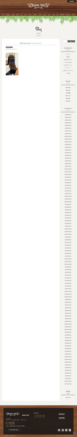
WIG (21, 14)
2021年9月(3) (68, 267)
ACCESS (68, 14)
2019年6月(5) (68, 340)
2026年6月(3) (68, 120)
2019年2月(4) (68, 351)
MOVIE (40, 14)
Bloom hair (14, 49)
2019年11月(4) (68, 326)
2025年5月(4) (68, 155)
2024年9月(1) (68, 177)
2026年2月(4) (68, 131)
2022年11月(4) (68, 231)
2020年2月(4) (68, 318)
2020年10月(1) (68, 296)
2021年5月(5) (68, 277)
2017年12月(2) (68, 381)
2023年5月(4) (68, 215)
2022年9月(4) (68, 237)
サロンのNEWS (68, 62)
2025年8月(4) (68, 147)
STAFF (25, 14)
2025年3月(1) (68, 161)
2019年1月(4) (68, 354)
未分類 (68, 57)
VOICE (53, 14)
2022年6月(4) (68, 245)
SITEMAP (6, 435)
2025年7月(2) (68, 150)
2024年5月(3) (68, 182)
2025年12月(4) (68, 136)
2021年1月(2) (68, 288)
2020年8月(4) (68, 302)
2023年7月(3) (68, 209)
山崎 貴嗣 (68, 93)
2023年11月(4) (68, 199)
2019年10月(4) (68, 329)
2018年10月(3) (68, 362)
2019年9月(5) (68, 332)
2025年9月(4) (68, 144)
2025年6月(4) (68, 152)
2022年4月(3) (68, 250)
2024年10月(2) (68, 174)
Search (71, 41)
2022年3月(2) (68, 253)
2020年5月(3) (68, 310)
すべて (68, 54)
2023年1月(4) (68, 226)
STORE (73, 14)
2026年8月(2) (68, 114)
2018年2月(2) (68, 375)
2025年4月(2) (68, 158)
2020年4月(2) (68, 313)
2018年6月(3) (68, 373)
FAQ (57, 14)
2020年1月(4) (68, 321)
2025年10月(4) (68, 141)
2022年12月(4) (68, 229)
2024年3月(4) (68, 188)
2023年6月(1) (68, 212)
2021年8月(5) (68, 269)
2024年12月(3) (68, 169)
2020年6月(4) (68, 307)
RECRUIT (35, 14)
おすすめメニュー (9, 47)
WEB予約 (71, 1)
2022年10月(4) (68, 234)
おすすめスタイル (68, 59)
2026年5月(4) (68, 122)
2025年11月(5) (68, 139)
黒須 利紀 (68, 87)
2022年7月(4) (68, 242)
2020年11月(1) (68, 294)
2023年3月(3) (68, 220)
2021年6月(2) (68, 275)
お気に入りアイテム (68, 70)
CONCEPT (8, 14)
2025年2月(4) (68, 163)
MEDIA (44, 14)
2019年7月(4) (68, 337)
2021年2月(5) (68, 286)
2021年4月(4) (68, 280)
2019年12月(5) (68, 324)
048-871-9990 (11, 422)
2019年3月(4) (68, 348)
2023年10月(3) (68, 201)
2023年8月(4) (68, 207)
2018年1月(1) (68, 378)
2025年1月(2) (68, 166)
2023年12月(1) (68, 196)
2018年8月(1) (68, 367)
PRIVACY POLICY (12, 435)
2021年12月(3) (68, 258)
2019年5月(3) (68, 343)
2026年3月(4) (68, 128)
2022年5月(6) (68, 248)
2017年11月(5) (68, 384)
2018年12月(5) (68, 356)
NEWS (13, 14)
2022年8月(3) (68, 239)
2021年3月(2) (68, 283)
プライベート (68, 67)
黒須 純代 (68, 90)
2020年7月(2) (68, 305)
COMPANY (62, 14)
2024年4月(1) (68, 185)
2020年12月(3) (68, 291)
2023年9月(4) (68, 204)
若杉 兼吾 (68, 98)
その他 (68, 73)
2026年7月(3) (68, 117)
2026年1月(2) (68, 133)
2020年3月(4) (68, 316)
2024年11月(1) (68, 171)
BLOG (49, 14)
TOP (3, 14)
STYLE (29, 14)
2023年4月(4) (68, 218)
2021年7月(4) (68, 272)
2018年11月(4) (68, 359)
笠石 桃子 (68, 101)
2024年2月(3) (68, 190)
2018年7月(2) (68, 370)
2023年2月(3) (68, 223)
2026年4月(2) (68, 125)
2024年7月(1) (68, 180)
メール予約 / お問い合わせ (13, 429)
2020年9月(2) (68, 299)
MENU (17, 14)
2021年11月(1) (68, 261)
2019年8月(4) (68, 335)
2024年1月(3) (68, 193)
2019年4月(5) (68, 345)
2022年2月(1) (68, 256)
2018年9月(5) (68, 365)
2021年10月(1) (68, 264)
